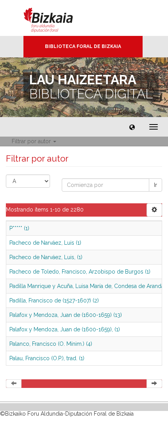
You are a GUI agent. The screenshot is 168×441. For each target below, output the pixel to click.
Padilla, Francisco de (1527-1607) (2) (54, 300)
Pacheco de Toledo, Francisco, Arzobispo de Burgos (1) (79, 272)
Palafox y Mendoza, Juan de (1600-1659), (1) (64, 329)
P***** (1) (19, 228)
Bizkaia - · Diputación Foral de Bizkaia (56, 18)
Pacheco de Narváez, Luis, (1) (45, 257)
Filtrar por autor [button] (32, 141)
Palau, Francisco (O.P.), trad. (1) (46, 358)
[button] (132, 126)
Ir (155, 185)
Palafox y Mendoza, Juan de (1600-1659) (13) (65, 315)
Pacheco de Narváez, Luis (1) (45, 243)
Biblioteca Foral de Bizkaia (83, 46)
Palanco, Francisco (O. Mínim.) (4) (50, 344)
